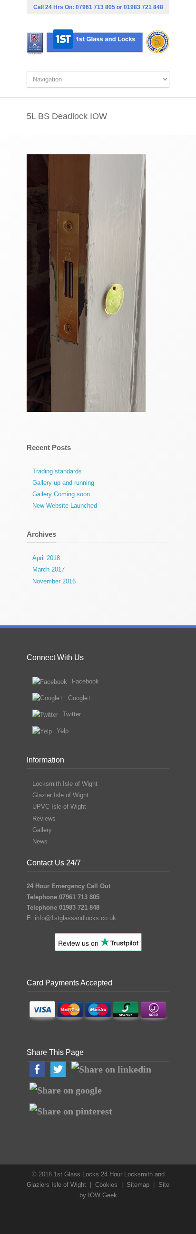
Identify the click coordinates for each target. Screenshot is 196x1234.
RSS (105, 1214)
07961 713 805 (95, 7)
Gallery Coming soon (61, 494)
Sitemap (138, 1184)
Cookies (106, 1184)
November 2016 (54, 581)
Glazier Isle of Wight (60, 795)
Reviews (44, 818)
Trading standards (57, 471)
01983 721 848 (143, 7)
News (40, 841)
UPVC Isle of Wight (59, 806)
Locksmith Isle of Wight (65, 783)
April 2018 (46, 558)
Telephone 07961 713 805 (63, 897)
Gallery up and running (63, 482)
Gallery (42, 829)
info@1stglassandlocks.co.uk (75, 918)
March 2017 (48, 569)
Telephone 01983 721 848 (63, 907)
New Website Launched (64, 505)
